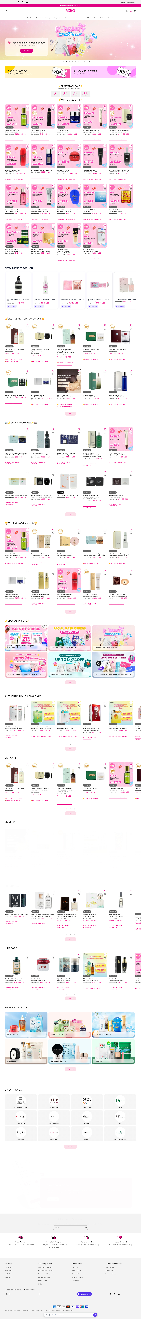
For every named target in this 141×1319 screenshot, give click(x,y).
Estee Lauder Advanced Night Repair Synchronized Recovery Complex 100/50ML (66, 351)
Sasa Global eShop (15, 1310)
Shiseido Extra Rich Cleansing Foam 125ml (90, 171)
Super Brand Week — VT (60, 674)
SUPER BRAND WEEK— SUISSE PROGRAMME (111, 674)
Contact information (67, 1310)
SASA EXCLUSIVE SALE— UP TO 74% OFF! (22, 674)
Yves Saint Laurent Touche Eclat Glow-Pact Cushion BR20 (66, 554)
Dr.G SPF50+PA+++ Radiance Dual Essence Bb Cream (66, 855)
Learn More (53, 1199)
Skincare (38, 18)
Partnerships (76, 1274)
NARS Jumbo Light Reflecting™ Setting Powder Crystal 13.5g (66, 454)
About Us (75, 1267)
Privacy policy (35, 1310)
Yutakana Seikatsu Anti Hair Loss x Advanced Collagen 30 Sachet (41, 728)
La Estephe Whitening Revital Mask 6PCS (89, 210)
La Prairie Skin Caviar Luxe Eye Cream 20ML (38, 396)
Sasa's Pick (98, 1061)
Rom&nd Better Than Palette (40, 855)
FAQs (40, 1284)
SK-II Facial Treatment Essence (14, 349)
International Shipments (46, 1274)
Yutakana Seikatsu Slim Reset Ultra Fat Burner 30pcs (118, 728)
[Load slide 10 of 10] (81, 61)
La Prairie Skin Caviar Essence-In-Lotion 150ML (116, 396)
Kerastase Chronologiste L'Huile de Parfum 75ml (116, 979)
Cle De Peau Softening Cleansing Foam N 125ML (91, 595)
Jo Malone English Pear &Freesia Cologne (116, 915)
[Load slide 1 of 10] (55, 61)
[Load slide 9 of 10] (78, 61)
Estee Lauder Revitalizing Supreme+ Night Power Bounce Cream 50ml (16, 454)
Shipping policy (56, 1310)
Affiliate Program (77, 1277)
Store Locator (76, 1270)
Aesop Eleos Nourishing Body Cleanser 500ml (18, 300)
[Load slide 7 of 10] (72, 61)
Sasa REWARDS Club (45, 1267)
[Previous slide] (51, 61)
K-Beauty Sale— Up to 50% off (106, 648)
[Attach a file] (46, 1314)
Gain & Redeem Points (45, 1270)
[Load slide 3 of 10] (60, 61)
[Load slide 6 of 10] (69, 61)
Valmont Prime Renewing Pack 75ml (16, 495)
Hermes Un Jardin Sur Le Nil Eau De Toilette (89, 915)
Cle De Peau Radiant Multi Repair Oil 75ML (12, 210)
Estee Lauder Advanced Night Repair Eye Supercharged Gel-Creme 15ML (94, 554)
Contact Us (75, 1281)
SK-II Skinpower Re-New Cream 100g (63, 171)
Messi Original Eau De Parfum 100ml (16, 915)
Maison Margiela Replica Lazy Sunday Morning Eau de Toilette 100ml (42, 915)
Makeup (47, 18)
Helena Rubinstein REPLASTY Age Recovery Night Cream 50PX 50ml (41, 496)
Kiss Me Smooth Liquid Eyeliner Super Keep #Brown (118, 855)
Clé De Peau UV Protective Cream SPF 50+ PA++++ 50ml (40, 554)
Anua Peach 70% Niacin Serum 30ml (125, 299)
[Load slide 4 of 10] (63, 61)
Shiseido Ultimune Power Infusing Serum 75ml (13, 171)
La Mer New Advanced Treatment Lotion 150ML (12, 131)
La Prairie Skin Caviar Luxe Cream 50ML (63, 131)
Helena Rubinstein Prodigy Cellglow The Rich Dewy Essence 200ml (120, 554)
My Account (8, 1267)
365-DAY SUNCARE (102, 1034)
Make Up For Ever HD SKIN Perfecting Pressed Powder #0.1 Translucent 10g (91, 497)
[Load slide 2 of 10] (58, 61)
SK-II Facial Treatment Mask (117, 349)
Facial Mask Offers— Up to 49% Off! (64, 648)
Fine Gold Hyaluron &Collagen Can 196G (115, 210)
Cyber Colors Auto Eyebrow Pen (93, 855)
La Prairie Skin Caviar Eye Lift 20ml (42, 170)
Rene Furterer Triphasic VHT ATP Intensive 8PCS (12, 250)
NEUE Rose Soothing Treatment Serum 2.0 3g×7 (13, 728)
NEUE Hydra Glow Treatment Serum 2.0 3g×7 (91, 250)
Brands (29, 18)
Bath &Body (11, 1061)
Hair (66, 18)
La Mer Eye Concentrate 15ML (14, 395)
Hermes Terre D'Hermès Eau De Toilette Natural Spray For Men (67, 915)
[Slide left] (66, 744)
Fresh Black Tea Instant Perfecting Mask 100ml (116, 496)
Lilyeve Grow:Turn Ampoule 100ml (67, 495)
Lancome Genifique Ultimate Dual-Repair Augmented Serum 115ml (119, 171)
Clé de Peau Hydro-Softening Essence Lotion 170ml (40, 595)
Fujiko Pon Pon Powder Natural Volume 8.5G (64, 979)
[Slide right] (75, 744)
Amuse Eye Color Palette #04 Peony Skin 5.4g (72, 300)
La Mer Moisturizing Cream (91, 349)
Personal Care (76, 18)
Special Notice (42, 1281)
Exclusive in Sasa (57, 1061)
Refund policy (26, 1310)
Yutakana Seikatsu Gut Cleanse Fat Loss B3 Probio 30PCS (66, 728)
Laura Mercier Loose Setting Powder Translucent (65, 396)
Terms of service (45, 1310)
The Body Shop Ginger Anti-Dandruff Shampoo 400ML (14, 979)
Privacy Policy (110, 1270)
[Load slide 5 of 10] (66, 61)
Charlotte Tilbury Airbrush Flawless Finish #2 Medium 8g (118, 595)
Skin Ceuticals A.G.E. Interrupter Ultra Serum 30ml (40, 454)
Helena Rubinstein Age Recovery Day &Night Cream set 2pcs (119, 131)
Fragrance (57, 18)
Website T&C (110, 1267)
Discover (110, 18)
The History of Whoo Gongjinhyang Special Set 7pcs (40, 250)
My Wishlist (9, 1277)
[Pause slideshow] (89, 61)
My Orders (8, 1274)
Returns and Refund (44, 1277)
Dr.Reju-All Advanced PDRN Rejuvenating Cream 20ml (92, 131)
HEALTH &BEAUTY (58, 1034)
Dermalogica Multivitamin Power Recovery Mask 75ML (39, 210)
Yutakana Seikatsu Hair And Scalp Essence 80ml (90, 979)
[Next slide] (84, 61)
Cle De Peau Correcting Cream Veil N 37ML (38, 131)
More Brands (70, 1147)
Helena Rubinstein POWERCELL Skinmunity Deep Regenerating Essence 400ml (92, 455)
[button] (7, 11)
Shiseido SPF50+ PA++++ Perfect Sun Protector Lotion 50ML (67, 210)
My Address (9, 1270)
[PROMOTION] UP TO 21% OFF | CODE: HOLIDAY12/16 (21, 647)
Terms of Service (111, 1274)
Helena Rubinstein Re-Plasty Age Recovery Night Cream (40, 350)
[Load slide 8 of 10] (75, 61)
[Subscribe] (85, 1227)
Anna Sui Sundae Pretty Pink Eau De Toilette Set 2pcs (98, 300)
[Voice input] (49, 1314)
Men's (101, 18)
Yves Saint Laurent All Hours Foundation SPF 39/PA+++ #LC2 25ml (63, 251)
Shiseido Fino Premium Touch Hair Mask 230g (38, 979)
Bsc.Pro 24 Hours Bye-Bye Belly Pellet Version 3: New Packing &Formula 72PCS (91, 728)
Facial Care (11, 1034)
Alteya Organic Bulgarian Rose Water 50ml (44, 300)
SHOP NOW (26, 51)
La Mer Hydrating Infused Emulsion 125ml (90, 396)
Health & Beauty (90, 18)
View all (70, 414)
